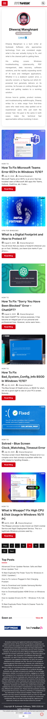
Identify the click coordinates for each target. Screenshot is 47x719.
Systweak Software (22, 706)
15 (36, 546)
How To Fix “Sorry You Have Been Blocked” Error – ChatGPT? (21, 306)
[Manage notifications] (42, 714)
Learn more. (27, 713)
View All (39, 618)
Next (12, 551)
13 (23, 546)
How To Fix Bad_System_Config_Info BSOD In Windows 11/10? (23, 377)
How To (5, 164)
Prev (5, 546)
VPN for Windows (10, 230)
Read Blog (8, 189)
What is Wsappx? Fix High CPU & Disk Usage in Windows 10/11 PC (23, 514)
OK (23, 716)
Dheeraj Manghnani (25, 176)
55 (4, 551)
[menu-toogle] (5, 3)
